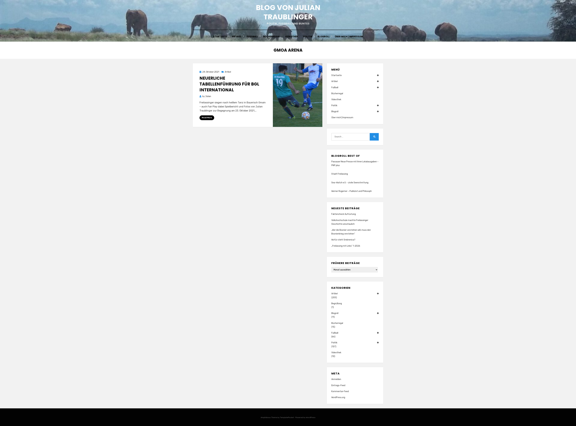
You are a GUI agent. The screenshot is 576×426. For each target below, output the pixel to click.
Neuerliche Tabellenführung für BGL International (229, 84)
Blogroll (324, 36)
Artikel (237, 36)
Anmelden (336, 379)
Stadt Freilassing (339, 174)
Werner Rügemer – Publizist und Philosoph (351, 191)
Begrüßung (336, 303)
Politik (307, 36)
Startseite (220, 36)
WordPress (310, 417)
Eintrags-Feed (338, 385)
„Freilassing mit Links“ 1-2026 (345, 246)
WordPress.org (338, 397)
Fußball (252, 36)
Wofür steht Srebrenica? (343, 239)
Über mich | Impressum (349, 36)
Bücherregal (271, 36)
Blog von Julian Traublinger (288, 12)
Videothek (291, 36)
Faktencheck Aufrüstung (343, 214)
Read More (207, 118)
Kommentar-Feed (340, 391)
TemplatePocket (287, 417)
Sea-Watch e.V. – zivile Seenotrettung (349, 182)
